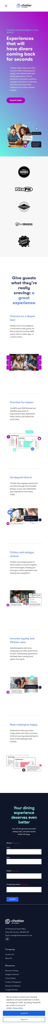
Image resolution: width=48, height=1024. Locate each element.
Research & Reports (12, 986)
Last (8, 857)
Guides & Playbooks (13, 982)
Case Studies (10, 978)
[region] (24, 1008)
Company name (17, 884)
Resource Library (11, 971)
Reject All (24, 1019)
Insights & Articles (12, 974)
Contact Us (9, 954)
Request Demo (16, 100)
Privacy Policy (18, 1008)
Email (13, 871)
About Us (8, 958)
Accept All (24, 1013)
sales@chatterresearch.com (21, 935)
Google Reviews (11, 990)
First (8, 847)
